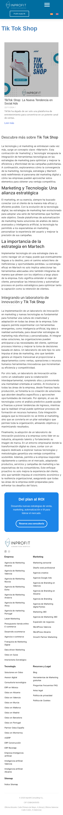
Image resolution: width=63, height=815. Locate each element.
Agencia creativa (40, 573)
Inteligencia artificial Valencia (14, 762)
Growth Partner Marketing (45, 637)
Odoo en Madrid (12, 712)
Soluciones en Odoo (14, 672)
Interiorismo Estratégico (15, 660)
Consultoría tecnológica (15, 682)
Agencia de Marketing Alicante (15, 564)
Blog (35, 672)
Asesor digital (11, 677)
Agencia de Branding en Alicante (44, 592)
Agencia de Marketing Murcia (15, 580)
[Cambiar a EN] (57, 14)
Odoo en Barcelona (13, 717)
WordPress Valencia (42, 627)
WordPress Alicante (42, 632)
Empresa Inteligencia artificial (14, 754)
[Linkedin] (5, 551)
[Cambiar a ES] (51, 14)
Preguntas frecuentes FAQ (45, 685)
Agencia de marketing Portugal (14, 612)
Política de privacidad (42, 695)
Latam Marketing (12, 618)
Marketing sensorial (42, 562)
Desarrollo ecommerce (15, 631)
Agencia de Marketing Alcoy (15, 604)
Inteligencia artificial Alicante (14, 770)
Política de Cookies (41, 700)
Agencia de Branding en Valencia (44, 584)
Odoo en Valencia (13, 697)
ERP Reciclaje (11, 748)
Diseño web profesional (44, 568)
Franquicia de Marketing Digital (16, 643)
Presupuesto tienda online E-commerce (17, 625)
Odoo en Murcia (12, 702)
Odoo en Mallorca (13, 707)
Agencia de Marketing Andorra (15, 596)
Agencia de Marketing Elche (15, 588)
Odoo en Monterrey (14, 733)
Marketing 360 (39, 612)
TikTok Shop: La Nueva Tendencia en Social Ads (28, 101)
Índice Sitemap (11, 784)
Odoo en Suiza (11, 655)
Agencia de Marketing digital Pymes (43, 605)
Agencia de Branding (42, 599)
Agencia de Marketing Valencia (15, 572)
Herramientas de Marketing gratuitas (45, 679)
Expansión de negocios (43, 622)
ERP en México (11, 687)
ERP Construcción (13, 743)
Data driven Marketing (15, 650)
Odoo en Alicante (12, 692)
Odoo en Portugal (13, 722)
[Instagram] (9, 551)
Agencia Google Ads (42, 578)
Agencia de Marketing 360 (45, 617)
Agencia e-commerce (14, 636)
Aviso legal (38, 690)
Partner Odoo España (14, 727)
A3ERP (8, 738)
